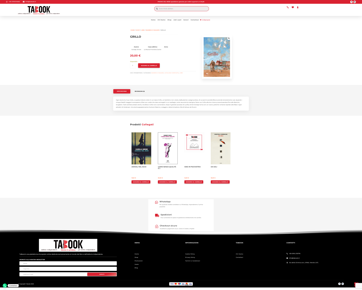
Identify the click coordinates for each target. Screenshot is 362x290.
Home (153, 20)
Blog (136, 268)
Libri (143, 30)
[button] (229, 38)
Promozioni (139, 261)
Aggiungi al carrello (149, 65)
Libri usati (177, 20)
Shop (169, 20)
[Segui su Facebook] (351, 2)
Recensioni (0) (140, 91)
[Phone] (5, 286)
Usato (137, 264)
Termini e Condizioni (192, 261)
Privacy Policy (190, 257)
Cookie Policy (190, 254)
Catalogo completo (172, 73)
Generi (186, 20)
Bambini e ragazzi (153, 30)
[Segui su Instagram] (354, 2)
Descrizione (122, 91)
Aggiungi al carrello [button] (141, 182)
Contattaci (195, 20)
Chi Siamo (161, 20)
